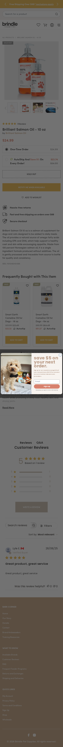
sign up (47, 386)
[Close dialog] (60, 355)
